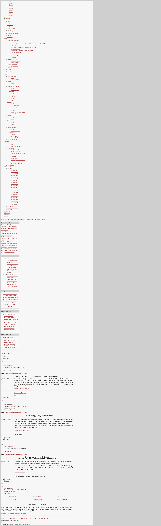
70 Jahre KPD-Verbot (9, 328)
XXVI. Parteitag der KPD (9, 347)
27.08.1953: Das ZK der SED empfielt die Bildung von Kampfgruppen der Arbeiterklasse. (9, 228)
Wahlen (9, 69)
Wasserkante (10, 120)
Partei (8, 21)
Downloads (10, 73)
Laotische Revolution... (12, 286)
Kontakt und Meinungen (16, 146)
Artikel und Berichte (11, 28)
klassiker (11, 365)
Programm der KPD (15, 49)
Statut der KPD (14, 45)
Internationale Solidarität (16, 163)
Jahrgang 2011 (14, 196)
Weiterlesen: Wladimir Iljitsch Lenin (22, 388)
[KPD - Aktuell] (4, 518)
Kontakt (12, 85)
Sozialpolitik (13, 156)
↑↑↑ (1, 522)
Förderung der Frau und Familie (18, 160)
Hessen (9, 81)
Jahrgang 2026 (14, 170)
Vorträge (9, 30)
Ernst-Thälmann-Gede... (12, 265)
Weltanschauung (37, 219)
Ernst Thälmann (13, 302)
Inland (8, 23)
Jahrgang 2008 (14, 201)
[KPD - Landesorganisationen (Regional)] (30, 518)
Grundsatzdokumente (12, 42)
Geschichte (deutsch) (15, 61)
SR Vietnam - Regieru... (12, 282)
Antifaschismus (7, 297)
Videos (9, 35)
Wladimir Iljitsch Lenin (16, 137)
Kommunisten (6, 304)
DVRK (8, 26)
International (10, 25)
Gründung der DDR (15, 151)
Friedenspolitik (14, 161)
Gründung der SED (15, 149)
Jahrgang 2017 (14, 185)
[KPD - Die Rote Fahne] (14, 518)
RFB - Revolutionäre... (12, 269)
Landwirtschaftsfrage (15, 155)
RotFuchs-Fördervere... (12, 270)
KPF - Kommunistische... (12, 260)
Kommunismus (9, 296)
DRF (15, 296)
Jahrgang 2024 (14, 173)
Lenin (17, 304)
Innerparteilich (10, 165)
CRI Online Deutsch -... (12, 281)
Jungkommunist (14, 66)
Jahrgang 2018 (14, 184)
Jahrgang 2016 (14, 187)
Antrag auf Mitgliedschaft (13, 40)
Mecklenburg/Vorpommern (13, 86)
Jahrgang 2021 (14, 178)
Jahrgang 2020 (14, 180)
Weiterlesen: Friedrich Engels (22, 430)
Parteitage (9, 67)
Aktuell (12, 78)
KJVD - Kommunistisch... (12, 264)
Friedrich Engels (14, 136)
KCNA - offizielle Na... (12, 279)
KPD (10, 306)
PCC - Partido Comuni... (12, 284)
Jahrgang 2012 (14, 194)
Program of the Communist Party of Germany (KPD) (22, 50)
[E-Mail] (6, 358)
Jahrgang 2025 (14, 172)
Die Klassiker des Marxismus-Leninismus (16, 373)
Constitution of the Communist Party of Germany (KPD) (23, 47)
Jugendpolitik (14, 158)
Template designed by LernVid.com (22, 524)
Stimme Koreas (10, 277)
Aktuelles (13, 129)
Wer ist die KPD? (15, 55)
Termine (9, 71)
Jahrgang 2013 (14, 192)
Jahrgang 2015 (14, 189)
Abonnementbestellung (12, 208)
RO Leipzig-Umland (15, 105)
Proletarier (13, 299)
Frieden (13, 304)
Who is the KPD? (15, 57)
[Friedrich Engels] (37, 496)
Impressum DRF (11, 209)
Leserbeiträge (10, 31)
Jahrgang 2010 (14, 197)
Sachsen (9, 102)
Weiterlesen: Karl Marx (20, 472)
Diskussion (9, 37)
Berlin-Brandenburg (12, 76)
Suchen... (3, 221)
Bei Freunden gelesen (12, 33)
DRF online (10, 206)
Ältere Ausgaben (14, 204)
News (12, 144)
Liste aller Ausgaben (15, 131)
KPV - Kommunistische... (12, 276)
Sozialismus (7, 294)
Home (9, 219)
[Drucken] (7, 356)
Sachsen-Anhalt (11, 108)
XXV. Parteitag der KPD (9, 344)
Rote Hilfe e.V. (10, 272)
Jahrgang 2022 (14, 177)
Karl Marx (13, 134)
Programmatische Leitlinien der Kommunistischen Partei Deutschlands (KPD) (28, 43)
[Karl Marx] (13, 496)
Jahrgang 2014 (14, 190)
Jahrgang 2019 (14, 182)
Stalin (12, 294)
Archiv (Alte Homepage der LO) (18, 112)
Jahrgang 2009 (14, 199)
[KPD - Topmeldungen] (45, 518)
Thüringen (9, 115)
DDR (17, 299)
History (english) (14, 62)
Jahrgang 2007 (14, 202)
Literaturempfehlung (12, 139)
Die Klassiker (10, 132)
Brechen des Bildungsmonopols (18, 153)
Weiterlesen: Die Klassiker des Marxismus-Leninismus (13, 513)
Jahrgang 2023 (14, 175)
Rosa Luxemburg (5, 301)
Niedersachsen (10, 91)
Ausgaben (9, 168)
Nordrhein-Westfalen (12, 96)
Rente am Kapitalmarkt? (9, 329)
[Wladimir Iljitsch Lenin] (61, 496)
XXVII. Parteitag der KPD (10, 346)
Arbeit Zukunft (10, 262)
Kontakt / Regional (15, 79)
